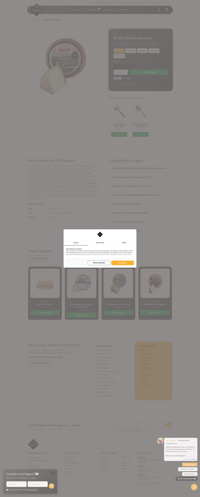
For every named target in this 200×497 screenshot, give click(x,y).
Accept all (123, 263)
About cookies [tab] (100, 242)
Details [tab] (124, 242)
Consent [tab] (75, 242)
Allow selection (99, 263)
